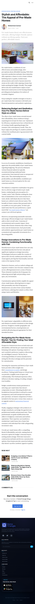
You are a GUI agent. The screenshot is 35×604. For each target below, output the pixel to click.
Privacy (14, 600)
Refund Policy (4, 561)
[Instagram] (11, 535)
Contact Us (4, 553)
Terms (17, 600)
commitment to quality (12, 370)
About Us (4, 555)
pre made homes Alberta (17, 210)
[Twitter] (7, 535)
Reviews (3, 568)
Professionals (4, 575)
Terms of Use (4, 557)
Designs (3, 566)
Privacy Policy (5, 559)
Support (21, 600)
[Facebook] (3, 535)
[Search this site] (29, 2)
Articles (3, 573)
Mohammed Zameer (14, 26)
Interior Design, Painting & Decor (11, 11)
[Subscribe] (31, 546)
